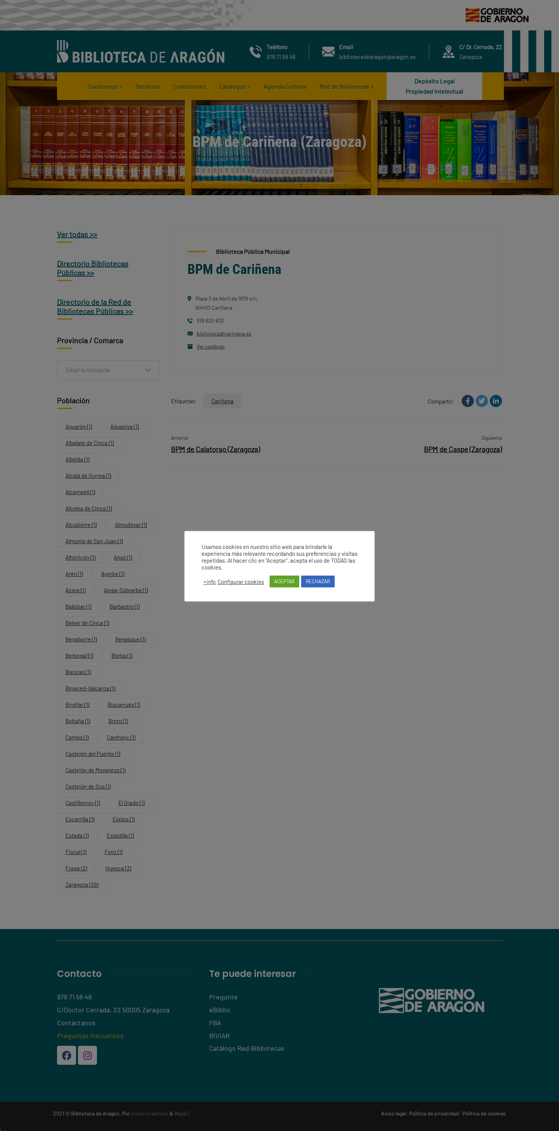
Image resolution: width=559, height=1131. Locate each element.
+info (209, 581)
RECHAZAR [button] (318, 581)
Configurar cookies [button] (241, 581)
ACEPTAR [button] (284, 581)
